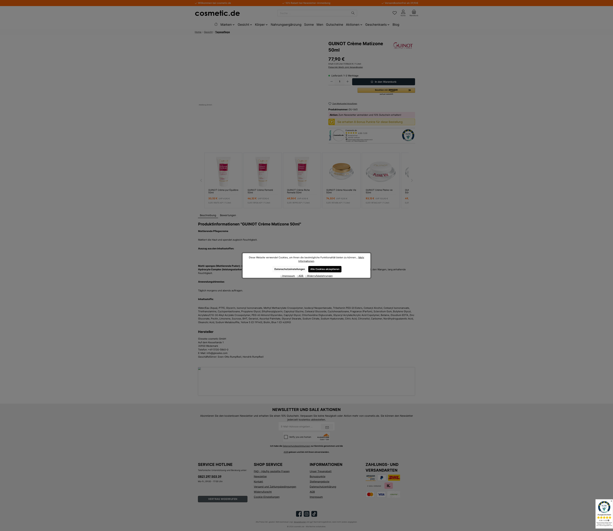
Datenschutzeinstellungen (289, 269)
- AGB (300, 275)
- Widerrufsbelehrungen (319, 275)
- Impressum (287, 275)
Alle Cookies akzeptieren (324, 269)
